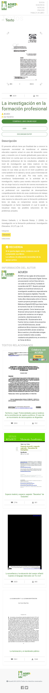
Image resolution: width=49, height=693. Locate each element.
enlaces (40, 10)
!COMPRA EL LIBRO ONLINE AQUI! (24, 121)
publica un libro (37, 13)
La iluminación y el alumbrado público (24, 651)
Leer (24, 128)
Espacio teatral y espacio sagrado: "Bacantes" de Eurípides (24, 495)
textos (41, 2)
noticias (40, 7)
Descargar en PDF (24, 134)
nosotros (40, 5)
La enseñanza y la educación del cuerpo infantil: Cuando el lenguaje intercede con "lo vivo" (24, 574)
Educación (6, 235)
